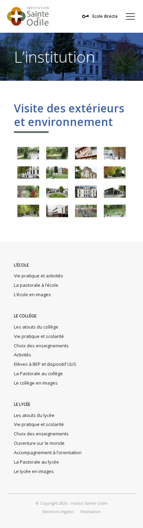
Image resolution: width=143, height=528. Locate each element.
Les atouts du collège (36, 327)
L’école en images (32, 294)
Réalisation (91, 511)
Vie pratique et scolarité (39, 336)
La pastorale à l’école (36, 285)
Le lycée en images (34, 471)
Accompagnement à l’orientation (48, 452)
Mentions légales (58, 511)
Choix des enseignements (41, 345)
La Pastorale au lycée (36, 462)
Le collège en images (36, 383)
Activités (22, 355)
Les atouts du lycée (34, 415)
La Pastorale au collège (38, 373)
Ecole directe (105, 16)
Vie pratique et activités (38, 276)
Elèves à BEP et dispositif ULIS (45, 364)
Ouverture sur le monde (39, 443)
